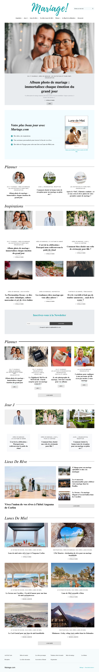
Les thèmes (84, 655)
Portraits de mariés (75, 291)
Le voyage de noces (17, 550)
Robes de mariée (24, 655)
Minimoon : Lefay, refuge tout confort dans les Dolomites (73, 633)
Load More (49, 395)
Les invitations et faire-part (61, 76)
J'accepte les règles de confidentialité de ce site (50, 327)
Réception (57, 186)
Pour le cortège (80, 243)
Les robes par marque (40, 655)
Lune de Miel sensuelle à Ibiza (73, 593)
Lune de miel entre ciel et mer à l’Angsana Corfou (26, 553)
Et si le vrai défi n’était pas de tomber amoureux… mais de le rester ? (80, 297)
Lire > (14, 387)
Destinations (57, 550)
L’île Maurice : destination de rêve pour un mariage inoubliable (73, 554)
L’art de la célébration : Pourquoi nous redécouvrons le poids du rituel (49, 247)
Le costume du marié (55, 241)
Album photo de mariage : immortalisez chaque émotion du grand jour (49, 86)
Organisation (49, 77)
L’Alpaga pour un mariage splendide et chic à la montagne (81, 469)
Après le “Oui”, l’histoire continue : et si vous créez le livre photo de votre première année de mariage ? (80, 193)
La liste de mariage (84, 369)
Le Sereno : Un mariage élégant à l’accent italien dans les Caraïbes (83, 494)
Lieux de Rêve (24, 291)
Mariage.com (10, 667)
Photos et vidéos (38, 372)
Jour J (40, 186)
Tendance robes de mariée (57, 655)
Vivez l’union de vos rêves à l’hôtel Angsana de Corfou (29, 506)
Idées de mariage (44, 76)
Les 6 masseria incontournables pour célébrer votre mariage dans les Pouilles (83, 482)
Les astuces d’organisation (61, 371)
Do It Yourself (32, 76)
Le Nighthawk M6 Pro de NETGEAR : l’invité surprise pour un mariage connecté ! (38, 380)
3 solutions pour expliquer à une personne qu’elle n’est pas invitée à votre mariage (84, 377)
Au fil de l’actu (8, 655)
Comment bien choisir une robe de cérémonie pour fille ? (80, 247)
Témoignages (87, 291)
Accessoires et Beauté (40, 659)
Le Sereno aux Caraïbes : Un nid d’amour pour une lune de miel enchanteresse (26, 594)
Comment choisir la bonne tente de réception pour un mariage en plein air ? (49, 192)
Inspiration (56, 291)
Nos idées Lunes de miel (33, 550)
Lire (49, 103)
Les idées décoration (25, 659)
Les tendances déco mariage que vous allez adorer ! (49, 296)
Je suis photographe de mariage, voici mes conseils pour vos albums (61, 379)
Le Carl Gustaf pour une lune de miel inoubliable (26, 633)
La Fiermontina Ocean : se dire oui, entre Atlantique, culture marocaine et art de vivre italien (18, 297)
